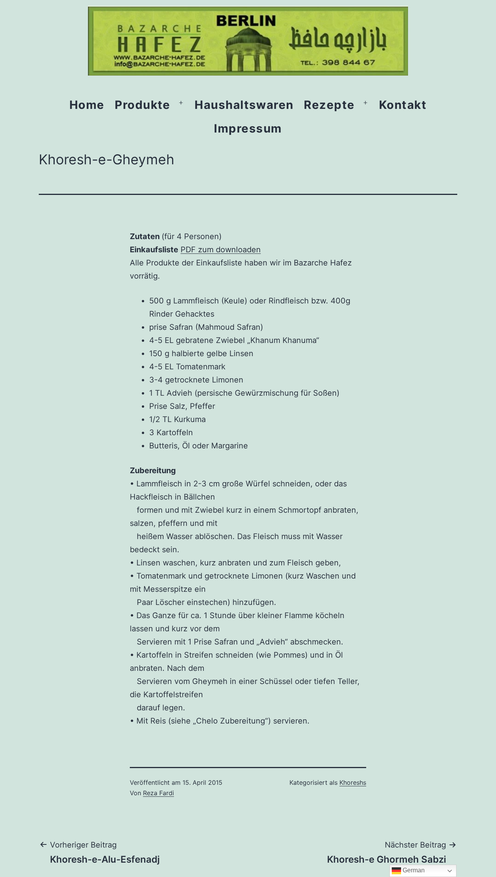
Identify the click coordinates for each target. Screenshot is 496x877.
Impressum (248, 128)
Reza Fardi (158, 793)
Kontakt (403, 105)
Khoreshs (352, 782)
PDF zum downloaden (221, 249)
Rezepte (329, 105)
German (413, 870)
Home (87, 105)
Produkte (142, 105)
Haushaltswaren (244, 105)
